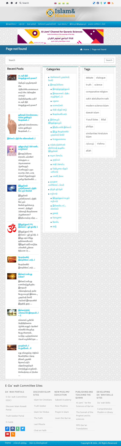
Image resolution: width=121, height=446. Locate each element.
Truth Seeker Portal (15, 416)
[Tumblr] (102, 3)
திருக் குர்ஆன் (31, 24)
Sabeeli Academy (63, 400)
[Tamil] (67, 3)
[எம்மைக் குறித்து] (12, 3)
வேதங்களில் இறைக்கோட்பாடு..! (26, 259)
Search (25, 3)
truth (88, 85)
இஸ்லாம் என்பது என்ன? (25, 275)
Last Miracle (39, 424)
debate (89, 78)
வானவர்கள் (58, 105)
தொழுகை (57, 218)
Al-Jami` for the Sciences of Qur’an (84, 404)
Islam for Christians (43, 400)
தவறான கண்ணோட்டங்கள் (96, 24)
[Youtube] (109, 3)
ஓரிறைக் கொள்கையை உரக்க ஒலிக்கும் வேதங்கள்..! (28, 117)
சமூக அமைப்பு (62, 24)
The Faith (38, 418)
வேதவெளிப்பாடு (60, 114)
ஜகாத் (55, 213)
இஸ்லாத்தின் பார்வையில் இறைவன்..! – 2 (28, 313)
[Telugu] (63, 3)
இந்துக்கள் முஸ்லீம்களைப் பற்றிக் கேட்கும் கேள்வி (27, 188)
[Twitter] (105, 3)
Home (8, 443)
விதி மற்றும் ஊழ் (60, 110)
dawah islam (92, 113)
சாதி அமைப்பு (58, 164)
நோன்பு (56, 222)
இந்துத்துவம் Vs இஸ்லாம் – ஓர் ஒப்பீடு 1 (28, 226)
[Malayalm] (59, 3)
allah (88, 151)
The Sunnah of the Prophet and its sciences (84, 416)
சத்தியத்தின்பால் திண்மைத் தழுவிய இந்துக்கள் (56, 148)
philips (89, 127)
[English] (55, 3)
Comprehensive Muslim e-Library (105, 410)
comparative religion (97, 92)
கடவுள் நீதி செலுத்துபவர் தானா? (27, 77)
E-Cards (9, 422)
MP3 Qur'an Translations (82, 427)
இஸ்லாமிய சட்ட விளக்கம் (58, 207)
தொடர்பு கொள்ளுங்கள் (38, 443)
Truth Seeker (40, 406)
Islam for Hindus (41, 412)
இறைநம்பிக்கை (11, 24)
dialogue (100, 78)
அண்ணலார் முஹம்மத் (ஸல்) (47, 24)
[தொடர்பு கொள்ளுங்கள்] (16, 3)
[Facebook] (98, 3)
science (98, 85)
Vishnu (100, 144)
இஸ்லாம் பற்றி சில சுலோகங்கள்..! (21, 139)
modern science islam (97, 106)
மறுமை (56, 101)
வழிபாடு (21, 24)
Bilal (103, 120)
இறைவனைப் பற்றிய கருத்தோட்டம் (60, 95)
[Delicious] (94, 3)
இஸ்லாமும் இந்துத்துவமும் (78, 24)
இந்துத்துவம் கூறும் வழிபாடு (60, 199)
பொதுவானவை (59, 139)
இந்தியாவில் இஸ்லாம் (62, 127)
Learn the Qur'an (63, 418)
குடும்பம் (56, 160)
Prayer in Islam (62, 412)
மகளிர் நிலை (58, 176)
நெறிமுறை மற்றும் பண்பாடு (59, 170)
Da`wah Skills (103, 403)
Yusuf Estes (92, 120)
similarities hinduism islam (97, 135)
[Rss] (113, 3)
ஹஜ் (54, 226)
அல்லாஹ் (90, 144)
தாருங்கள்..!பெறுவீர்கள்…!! (24, 347)
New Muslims (61, 406)
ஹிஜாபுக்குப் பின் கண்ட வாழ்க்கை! (28, 148)
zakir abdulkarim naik (97, 99)
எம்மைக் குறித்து (20, 443)
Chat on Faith (40, 430)
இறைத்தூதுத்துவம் (61, 89)
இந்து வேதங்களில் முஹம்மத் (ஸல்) (60, 133)
